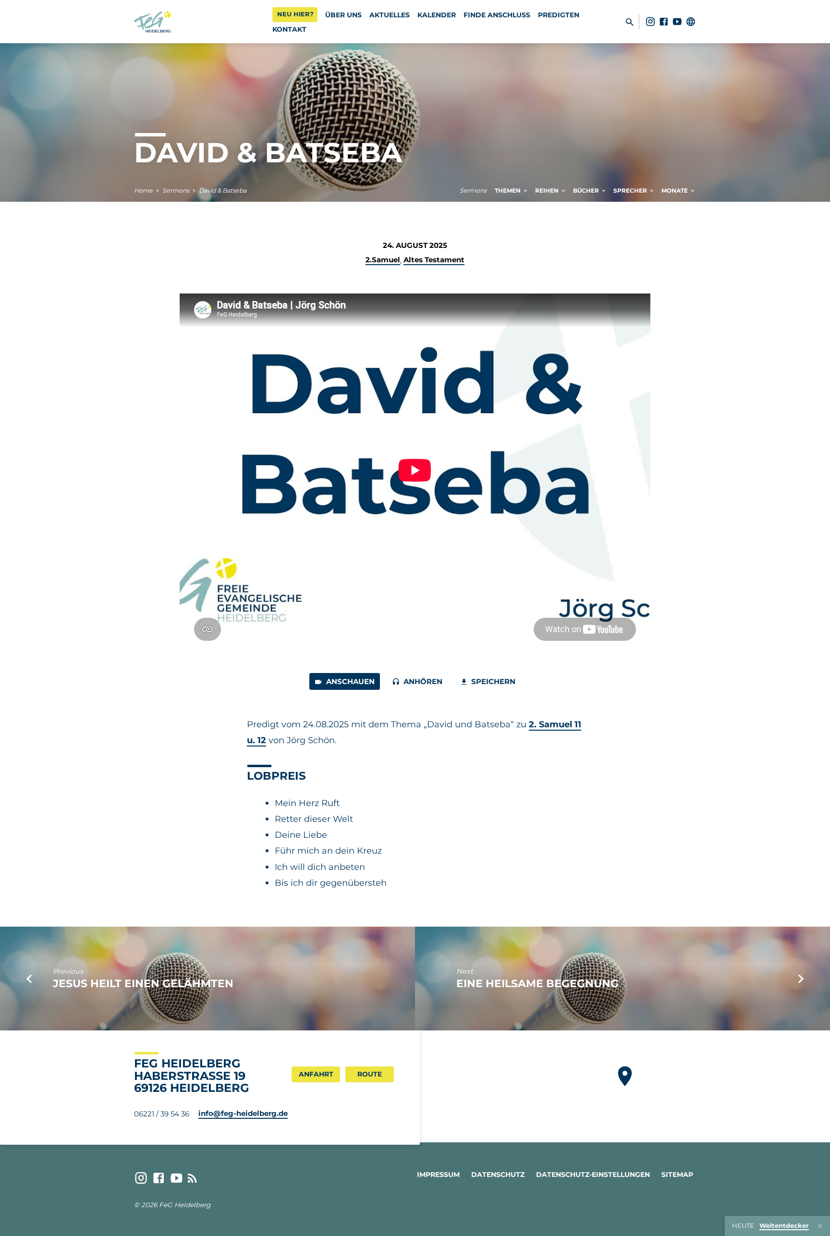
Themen (508, 190)
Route (369, 1074)
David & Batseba (222, 190)
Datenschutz (498, 1174)
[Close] (820, 1226)
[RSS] (192, 1178)
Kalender (436, 15)
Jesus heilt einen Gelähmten (143, 983)
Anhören (422, 681)
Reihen (547, 190)
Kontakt (289, 29)
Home (143, 190)
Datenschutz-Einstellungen (593, 1174)
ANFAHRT (316, 1074)
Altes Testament (433, 259)
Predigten (558, 15)
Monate (675, 190)
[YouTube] (677, 21)
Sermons (175, 190)
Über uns (343, 15)
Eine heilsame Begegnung (537, 983)
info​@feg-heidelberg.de (243, 1113)
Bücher (586, 190)
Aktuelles (389, 15)
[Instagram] (650, 21)
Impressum (438, 1174)
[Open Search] (629, 22)
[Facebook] (664, 21)
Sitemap (677, 1174)
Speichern (492, 681)
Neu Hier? (295, 14)
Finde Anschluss (497, 15)
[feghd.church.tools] (690, 21)
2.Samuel (383, 259)
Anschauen (349, 681)
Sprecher (630, 190)
